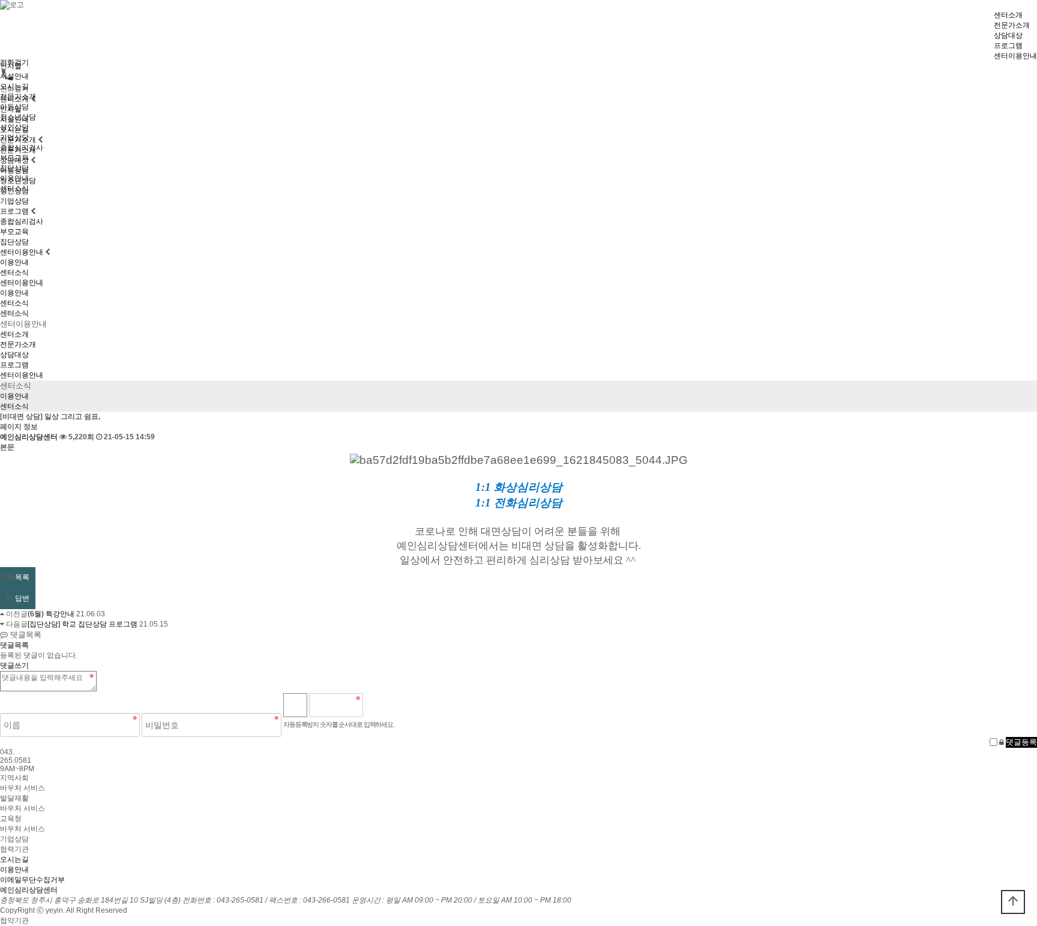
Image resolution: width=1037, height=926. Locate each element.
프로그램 (1008, 45)
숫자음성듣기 (377, 705)
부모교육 (14, 158)
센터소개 (1008, 15)
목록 (21, 577)
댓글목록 (24, 634)
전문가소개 (1012, 25)
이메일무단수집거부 (32, 880)
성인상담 (14, 127)
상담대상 (1008, 35)
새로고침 (403, 705)
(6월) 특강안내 (51, 614)
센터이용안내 (1015, 56)
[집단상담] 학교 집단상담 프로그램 (82, 624)
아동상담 (14, 107)
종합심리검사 (21, 147)
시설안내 (14, 76)
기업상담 (14, 137)
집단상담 (14, 168)
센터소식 (14, 188)
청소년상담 (18, 117)
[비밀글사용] (1001, 742)
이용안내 (14, 178)
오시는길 (14, 86)
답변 (21, 598)
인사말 (11, 66)
